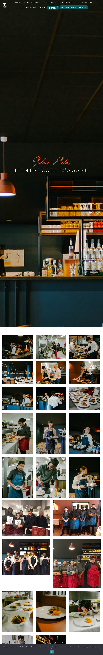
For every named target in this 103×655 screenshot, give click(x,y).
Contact (42, 7)
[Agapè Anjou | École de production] (4, 5)
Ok (52, 652)
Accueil (17, 2)
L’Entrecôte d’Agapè (31, 2)
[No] (100, 650)
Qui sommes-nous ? (28, 7)
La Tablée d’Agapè (48, 2)
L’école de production (84, 2)
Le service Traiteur (65, 2)
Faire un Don (53, 7)
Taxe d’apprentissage (72, 7)
